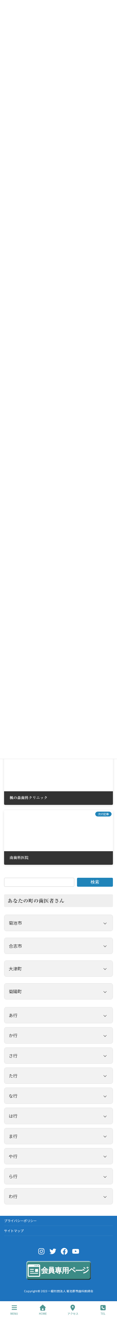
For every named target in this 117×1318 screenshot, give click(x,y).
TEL (103, 1313)
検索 (95, 882)
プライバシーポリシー (20, 1220)
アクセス (72, 1313)
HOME (43, 1313)
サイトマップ (14, 1230)
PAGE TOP (108, 1293)
